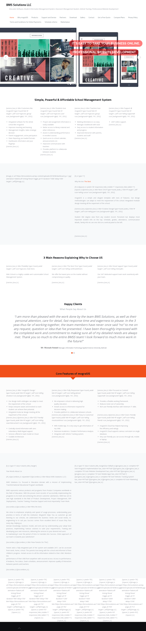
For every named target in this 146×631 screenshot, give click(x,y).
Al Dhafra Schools (82, 340)
